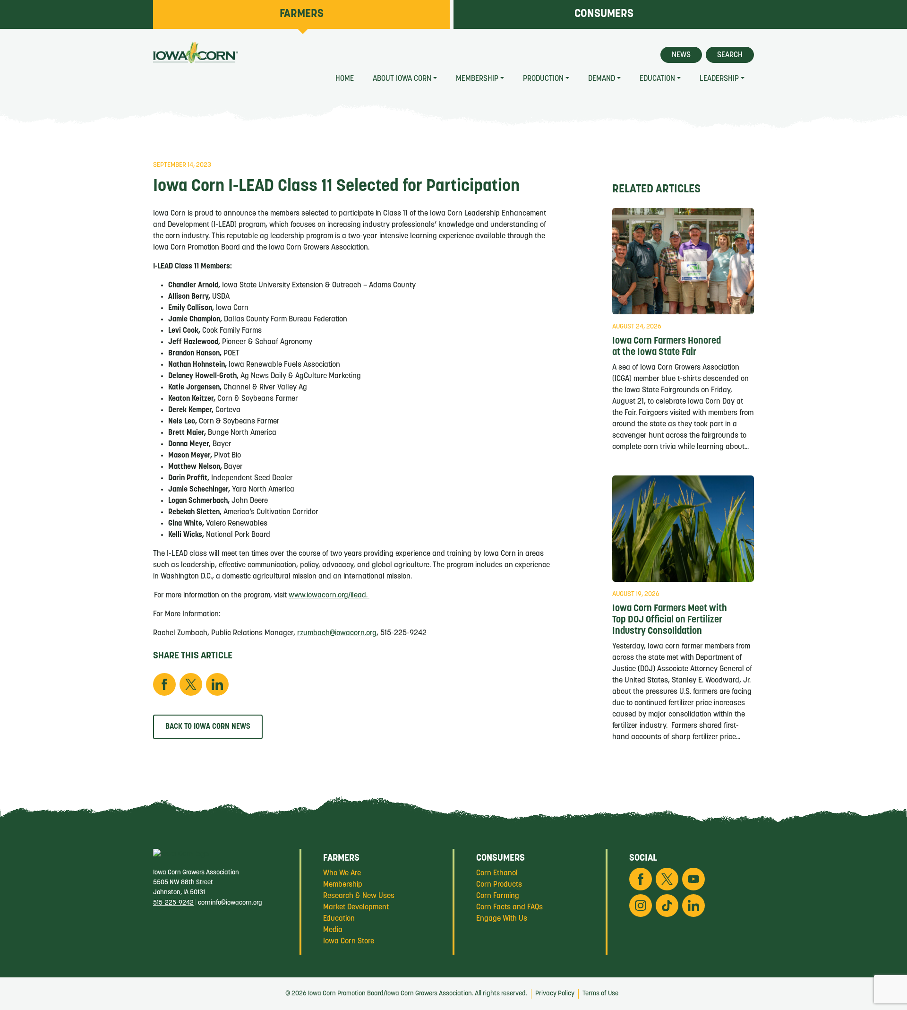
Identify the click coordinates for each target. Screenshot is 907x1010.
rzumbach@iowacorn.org (336, 633)
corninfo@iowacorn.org (230, 902)
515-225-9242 (173, 902)
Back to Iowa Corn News (207, 727)
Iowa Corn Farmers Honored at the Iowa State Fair (666, 347)
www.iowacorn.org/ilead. (329, 595)
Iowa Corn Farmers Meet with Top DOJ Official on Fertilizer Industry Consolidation (669, 620)
